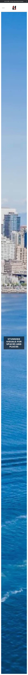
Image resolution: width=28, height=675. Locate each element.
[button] (26, 1)
